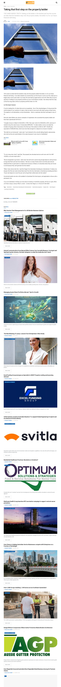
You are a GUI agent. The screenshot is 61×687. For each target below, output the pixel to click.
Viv (9, 21)
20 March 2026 (17, 629)
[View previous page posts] (29, 149)
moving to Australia (9, 189)
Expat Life (46, 187)
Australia (9, 187)
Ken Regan (52, 187)
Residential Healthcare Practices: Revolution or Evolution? (21, 460)
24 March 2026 (16, 589)
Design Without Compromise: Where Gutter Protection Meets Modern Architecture (28, 627)
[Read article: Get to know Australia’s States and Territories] (35, 143)
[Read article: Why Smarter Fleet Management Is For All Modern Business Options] (30, 228)
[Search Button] (56, 2)
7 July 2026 (15, 254)
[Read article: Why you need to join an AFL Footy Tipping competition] (7, 143)
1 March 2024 (14, 144)
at (5, 297)
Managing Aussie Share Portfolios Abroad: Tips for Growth (21, 292)
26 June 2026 (15, 378)
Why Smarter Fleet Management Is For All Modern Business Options (24, 210)
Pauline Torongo (8, 335)
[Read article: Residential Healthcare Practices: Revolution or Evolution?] (30, 477)
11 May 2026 (15, 420)
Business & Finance (10, 339)
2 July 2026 (16, 294)
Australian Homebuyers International (22, 187)
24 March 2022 (43, 144)
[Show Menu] (4, 2)
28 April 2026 (15, 548)
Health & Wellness (9, 508)
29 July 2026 (16, 212)
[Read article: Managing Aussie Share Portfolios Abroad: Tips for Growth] (30, 309)
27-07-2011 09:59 (15, 21)
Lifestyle (7, 257)
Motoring (7, 215)
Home (5, 6)
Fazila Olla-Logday (8, 212)
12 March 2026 (17, 672)
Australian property (37, 187)
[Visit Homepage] (30, 2)
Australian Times (8, 254)
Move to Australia (11, 6)
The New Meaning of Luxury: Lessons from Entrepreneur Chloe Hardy (24, 333)
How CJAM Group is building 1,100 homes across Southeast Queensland (25, 587)
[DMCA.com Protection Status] (30, 193)
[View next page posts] (32, 149)
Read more (8, 246)
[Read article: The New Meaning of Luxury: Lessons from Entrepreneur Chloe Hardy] (30, 351)
